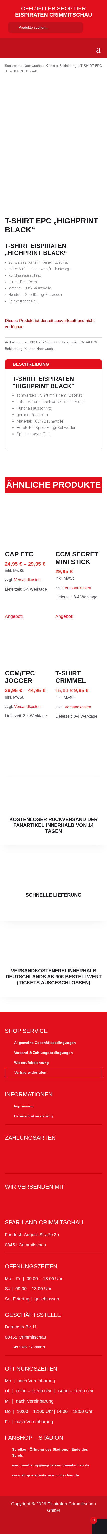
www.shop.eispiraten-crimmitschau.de (45, 1475)
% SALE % (89, 342)
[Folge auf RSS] (89, 1524)
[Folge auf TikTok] (42, 1524)
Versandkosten (27, 579)
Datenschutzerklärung (33, 1116)
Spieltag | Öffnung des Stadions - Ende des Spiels (50, 1452)
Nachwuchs (33, 66)
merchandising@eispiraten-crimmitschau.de (50, 1465)
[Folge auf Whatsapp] (65, 1524)
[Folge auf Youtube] (53, 1524)
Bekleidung (68, 66)
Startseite (12, 66)
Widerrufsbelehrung (31, 1063)
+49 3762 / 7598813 (28, 1347)
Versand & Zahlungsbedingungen (43, 1053)
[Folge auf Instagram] (30, 1524)
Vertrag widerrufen (30, 1072)
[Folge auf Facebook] (18, 1524)
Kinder (50, 66)
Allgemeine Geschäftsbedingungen (45, 1043)
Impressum (23, 1106)
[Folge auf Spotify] (77, 1524)
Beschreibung (31, 364)
